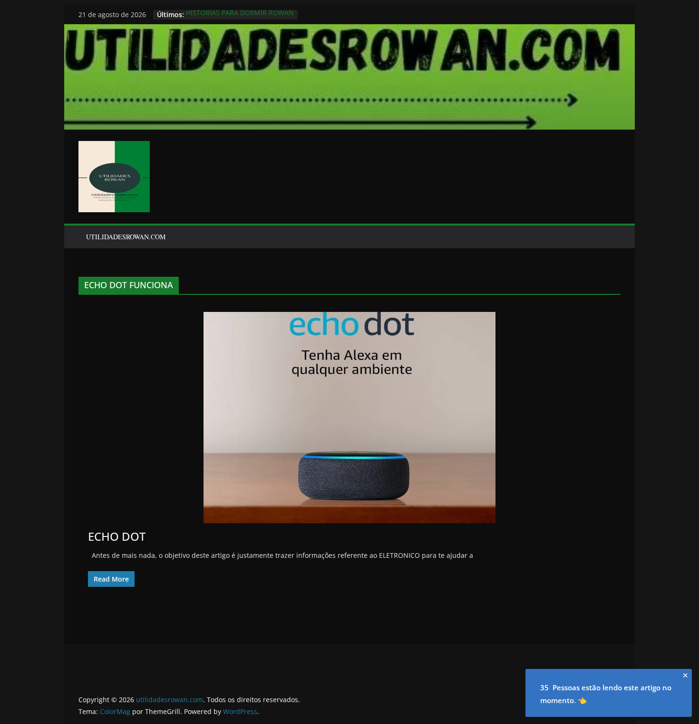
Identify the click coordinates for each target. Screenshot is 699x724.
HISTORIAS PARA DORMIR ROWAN (240, 14)
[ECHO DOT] (349, 417)
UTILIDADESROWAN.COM (125, 236)
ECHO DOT (117, 536)
